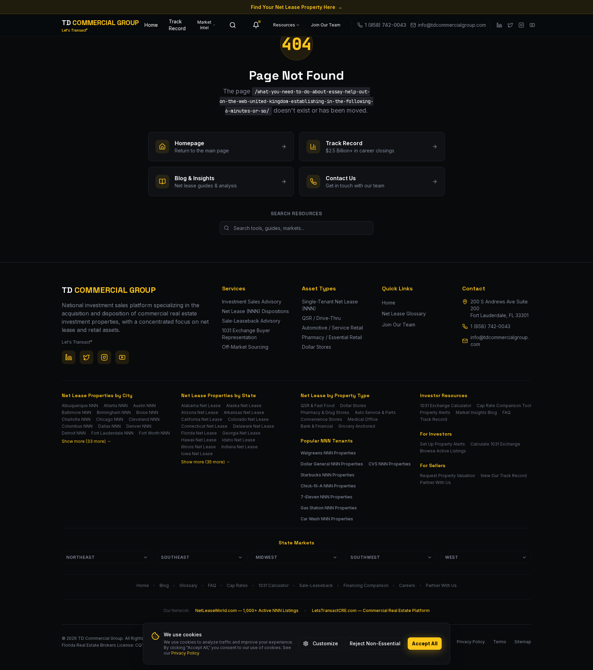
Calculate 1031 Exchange (495, 444)
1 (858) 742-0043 (490, 326)
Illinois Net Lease (198, 446)
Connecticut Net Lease (204, 426)
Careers (407, 585)
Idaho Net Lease (238, 439)
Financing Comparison (366, 585)
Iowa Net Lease (197, 453)
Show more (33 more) (84, 441)
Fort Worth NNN (154, 433)
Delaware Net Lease (253, 426)
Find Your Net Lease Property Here (296, 7)
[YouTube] (532, 25)
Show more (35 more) (203, 461)
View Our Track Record (503, 475)
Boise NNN (147, 412)
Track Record (177, 25)
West (451, 557)
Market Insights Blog (476, 412)
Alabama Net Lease (201, 405)
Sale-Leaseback (316, 585)
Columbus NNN (77, 426)
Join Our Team (325, 24)
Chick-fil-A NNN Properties (328, 485)
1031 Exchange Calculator (445, 405)
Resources (284, 24)
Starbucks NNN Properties (327, 474)
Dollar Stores (353, 405)
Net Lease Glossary (404, 313)
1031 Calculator (273, 585)
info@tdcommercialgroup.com (499, 340)
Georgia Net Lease (241, 433)
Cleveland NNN (144, 419)
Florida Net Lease (199, 433)
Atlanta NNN (116, 405)
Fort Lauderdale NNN (112, 433)
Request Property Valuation (447, 475)
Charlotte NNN (76, 419)
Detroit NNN (74, 433)
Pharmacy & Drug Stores (325, 412)
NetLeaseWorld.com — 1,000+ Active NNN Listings (247, 610)
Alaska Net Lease (243, 405)
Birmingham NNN (114, 412)
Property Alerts (435, 412)
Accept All (425, 643)
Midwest (266, 557)
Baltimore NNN (76, 412)
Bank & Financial (317, 426)
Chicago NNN (109, 419)
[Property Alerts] (256, 25)
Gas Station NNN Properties (329, 507)
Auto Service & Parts (375, 412)
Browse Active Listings (443, 450)
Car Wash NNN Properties (327, 518)
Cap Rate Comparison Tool (504, 405)
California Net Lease (201, 419)
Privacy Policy (185, 653)
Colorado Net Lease (248, 419)
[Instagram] (521, 25)
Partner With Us (435, 482)
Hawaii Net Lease (199, 439)
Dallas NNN (109, 426)
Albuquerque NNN (80, 405)
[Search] (232, 25)
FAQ (506, 412)
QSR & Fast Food (318, 405)
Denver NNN (138, 426)
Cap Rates (237, 585)
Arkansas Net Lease (244, 412)
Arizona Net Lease (199, 412)
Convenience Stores (321, 419)
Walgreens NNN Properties (328, 452)
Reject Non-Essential (375, 643)
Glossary (188, 585)
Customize (325, 643)
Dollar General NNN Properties (332, 463)
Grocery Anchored (356, 426)
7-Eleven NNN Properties (326, 496)
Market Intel (204, 25)
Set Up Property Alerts (442, 444)
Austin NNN (144, 405)
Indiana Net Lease (239, 446)
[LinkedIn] (499, 25)
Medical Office (363, 419)
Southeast (175, 557)
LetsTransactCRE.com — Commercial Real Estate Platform (371, 610)
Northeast (80, 557)
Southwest (365, 557)
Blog (164, 585)
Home (151, 25)
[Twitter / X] (510, 25)
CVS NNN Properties (390, 463)
